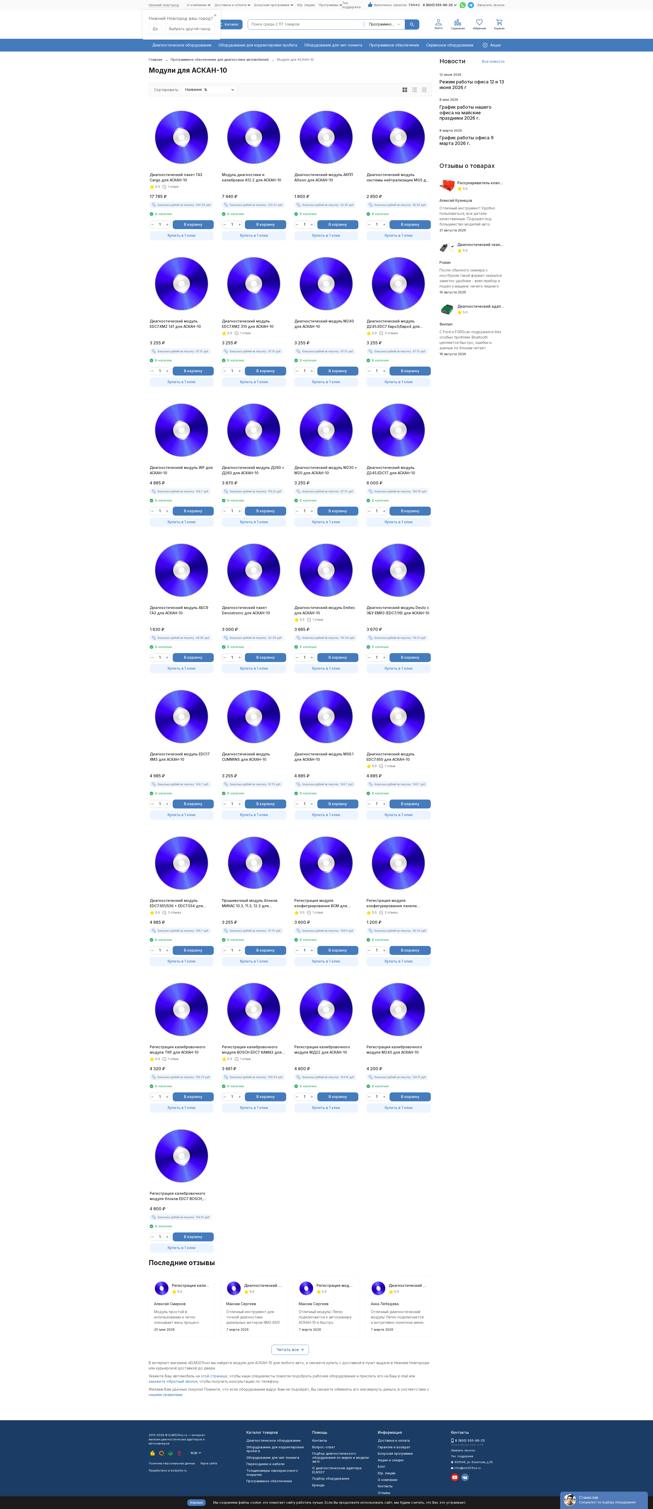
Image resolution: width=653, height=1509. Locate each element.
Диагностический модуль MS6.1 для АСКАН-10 (324, 757)
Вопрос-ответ (323, 1447)
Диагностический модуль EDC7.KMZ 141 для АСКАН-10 (175, 324)
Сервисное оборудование (449, 45)
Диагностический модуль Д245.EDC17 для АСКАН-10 (391, 470)
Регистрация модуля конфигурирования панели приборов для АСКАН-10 (392, 903)
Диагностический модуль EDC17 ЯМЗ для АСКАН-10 (180, 757)
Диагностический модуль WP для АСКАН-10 (181, 470)
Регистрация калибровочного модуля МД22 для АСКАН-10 (322, 1049)
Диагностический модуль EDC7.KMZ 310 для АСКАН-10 (247, 324)
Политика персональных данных (172, 1463)
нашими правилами (165, 1394)
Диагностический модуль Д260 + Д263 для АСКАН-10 (253, 470)
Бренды (318, 1485)
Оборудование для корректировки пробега (258, 45)
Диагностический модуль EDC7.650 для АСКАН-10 (391, 757)
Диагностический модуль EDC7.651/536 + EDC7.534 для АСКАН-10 (176, 903)
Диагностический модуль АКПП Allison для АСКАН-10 (323, 177)
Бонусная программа (395, 1453)
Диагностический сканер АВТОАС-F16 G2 (495, 244)
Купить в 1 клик (182, 235)
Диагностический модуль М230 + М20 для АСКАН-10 (325, 470)
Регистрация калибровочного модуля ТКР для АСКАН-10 (177, 1049)
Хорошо (196, 1502)
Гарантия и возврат (394, 1447)
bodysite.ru (179, 1470)
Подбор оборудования (330, 1478)
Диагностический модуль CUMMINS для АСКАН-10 (246, 757)
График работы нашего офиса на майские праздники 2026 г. (465, 112)
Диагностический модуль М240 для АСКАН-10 (324, 324)
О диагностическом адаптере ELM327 (337, 1470)
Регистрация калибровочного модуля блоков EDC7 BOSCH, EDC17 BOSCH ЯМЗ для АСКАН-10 (180, 1196)
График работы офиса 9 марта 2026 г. (466, 140)
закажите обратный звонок (173, 1381)
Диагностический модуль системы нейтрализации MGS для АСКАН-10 (399, 177)
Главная (155, 59)
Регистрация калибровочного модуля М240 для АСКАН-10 (394, 1049)
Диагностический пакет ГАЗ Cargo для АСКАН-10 (176, 177)
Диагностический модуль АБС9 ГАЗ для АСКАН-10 (179, 610)
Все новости (493, 61)
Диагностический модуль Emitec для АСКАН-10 (324, 610)
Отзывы (384, 1493)
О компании (387, 1480)
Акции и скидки (391, 1460)
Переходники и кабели (265, 1464)
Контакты (319, 1440)
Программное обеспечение (394, 45)
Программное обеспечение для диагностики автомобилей (220, 59)
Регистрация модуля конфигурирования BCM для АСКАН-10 (320, 903)
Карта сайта (208, 1463)
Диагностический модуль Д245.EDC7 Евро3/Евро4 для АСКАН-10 (393, 324)
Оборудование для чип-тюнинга (333, 45)
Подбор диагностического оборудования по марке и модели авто (340, 1457)
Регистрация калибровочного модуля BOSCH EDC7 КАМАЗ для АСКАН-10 (252, 1050)
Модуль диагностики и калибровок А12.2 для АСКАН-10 (251, 177)
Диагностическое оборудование (181, 45)
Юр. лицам (306, 5)
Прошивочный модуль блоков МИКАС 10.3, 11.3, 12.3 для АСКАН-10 (249, 903)
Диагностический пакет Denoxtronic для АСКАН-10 (246, 610)
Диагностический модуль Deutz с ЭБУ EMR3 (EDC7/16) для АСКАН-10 (398, 610)
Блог (381, 1466)
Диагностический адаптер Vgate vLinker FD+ (499, 306)
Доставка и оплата (394, 1440)
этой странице (214, 1376)
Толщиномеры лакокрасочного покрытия (272, 1472)
